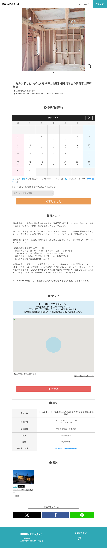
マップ (86, 4)
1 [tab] (53, 72)
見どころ (77, 4)
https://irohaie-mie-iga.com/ (66, 448)
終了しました (53, 201)
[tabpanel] (53, 39)
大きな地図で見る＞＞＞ (84, 376)
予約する (100, 4)
